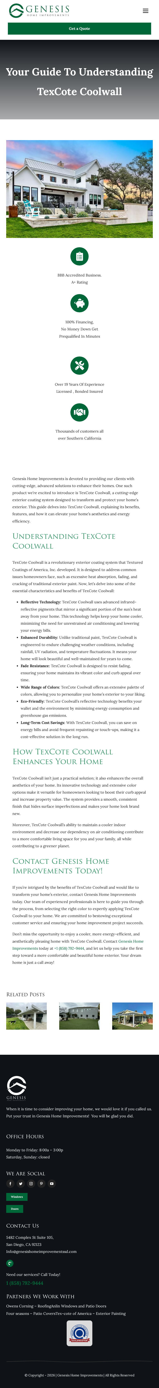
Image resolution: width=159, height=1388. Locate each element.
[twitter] (21, 1183)
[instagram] (31, 1183)
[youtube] (52, 1183)
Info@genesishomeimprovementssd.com (41, 1251)
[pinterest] (41, 1183)
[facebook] (10, 1183)
